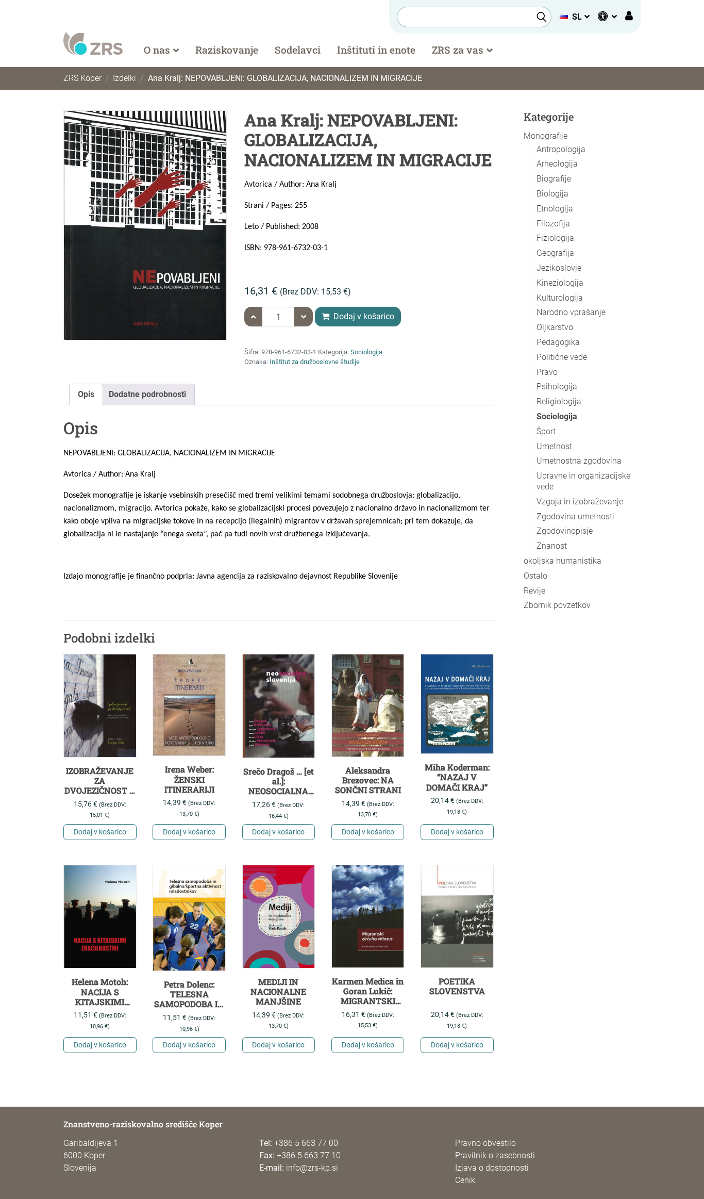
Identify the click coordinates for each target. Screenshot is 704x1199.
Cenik (465, 1180)
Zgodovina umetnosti (575, 516)
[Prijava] (629, 17)
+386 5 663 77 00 (306, 1143)
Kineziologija (560, 283)
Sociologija (366, 352)
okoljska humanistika (562, 561)
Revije (534, 591)
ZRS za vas (457, 49)
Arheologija (557, 164)
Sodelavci (298, 49)
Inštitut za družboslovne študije (315, 362)
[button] (574, 17)
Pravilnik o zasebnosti (495, 1155)
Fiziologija (555, 238)
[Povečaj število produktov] (253, 316)
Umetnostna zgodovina (579, 461)
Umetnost (554, 446)
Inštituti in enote (376, 49)
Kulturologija (560, 298)
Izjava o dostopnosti (492, 1168)
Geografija (555, 253)
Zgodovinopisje (565, 531)
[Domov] (93, 43)
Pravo (547, 372)
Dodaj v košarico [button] (100, 832)
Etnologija (555, 208)
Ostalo (535, 576)
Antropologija (561, 149)
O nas (157, 49)
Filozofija (553, 223)
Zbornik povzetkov (557, 605)
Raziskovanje (226, 49)
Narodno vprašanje (571, 312)
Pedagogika (558, 342)
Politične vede (562, 357)
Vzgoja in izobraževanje (580, 501)
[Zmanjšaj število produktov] (303, 316)
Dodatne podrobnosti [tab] (147, 394)
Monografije (545, 136)
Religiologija (559, 401)
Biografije (554, 179)
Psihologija (557, 386)
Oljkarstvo (555, 327)
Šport (546, 431)
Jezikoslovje (559, 268)
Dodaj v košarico (362, 316)
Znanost (552, 546)
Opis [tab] (86, 394)
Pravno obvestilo (485, 1143)
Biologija (552, 194)
